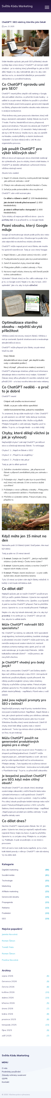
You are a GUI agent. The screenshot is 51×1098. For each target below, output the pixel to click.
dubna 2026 (8, 997)
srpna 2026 (7, 976)
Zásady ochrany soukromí (14, 1075)
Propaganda (7, 902)
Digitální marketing (10, 869)
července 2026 (9, 981)
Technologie (7, 880)
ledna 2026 (7, 1014)
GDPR (4, 1078)
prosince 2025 (9, 1019)
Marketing (6, 886)
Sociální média (8, 875)
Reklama (6, 907)
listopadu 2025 (9, 1024)
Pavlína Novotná (10, 960)
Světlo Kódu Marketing (17, 6)
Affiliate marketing (10, 891)
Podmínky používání (11, 1071)
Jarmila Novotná (9, 934)
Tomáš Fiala (8, 947)
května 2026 (8, 992)
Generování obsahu (10, 897)
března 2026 (8, 1003)
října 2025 (7, 1030)
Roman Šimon (8, 940)
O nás (4, 1068)
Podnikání (6, 913)
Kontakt (5, 1082)
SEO (4, 918)
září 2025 (7, 1035)
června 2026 (8, 986)
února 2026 (7, 1008)
